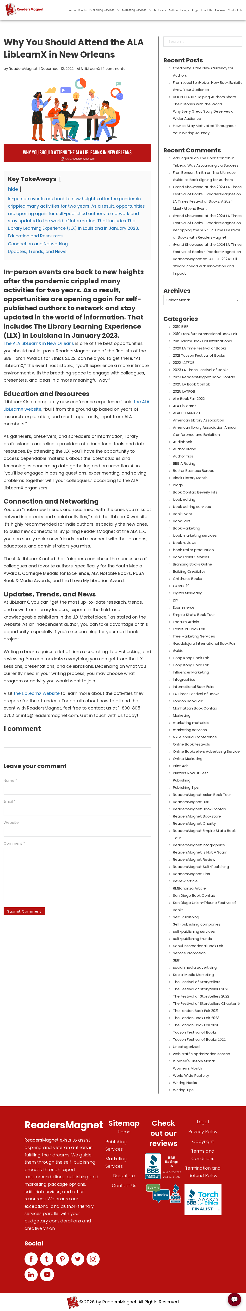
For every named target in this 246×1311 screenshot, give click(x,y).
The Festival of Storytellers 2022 (201, 996)
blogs (178, 484)
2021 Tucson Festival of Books (199, 355)
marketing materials (191, 722)
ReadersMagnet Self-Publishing (201, 866)
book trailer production (193, 549)
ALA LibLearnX (88, 68)
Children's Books (187, 578)
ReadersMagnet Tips (191, 873)
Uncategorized (186, 1046)
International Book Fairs (193, 686)
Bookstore (160, 10)
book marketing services (195, 535)
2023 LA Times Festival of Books (200, 369)
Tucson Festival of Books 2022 (199, 1039)
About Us (207, 10)
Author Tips (183, 456)
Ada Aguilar (183, 158)
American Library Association (198, 420)
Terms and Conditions (203, 1154)
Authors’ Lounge (179, 10)
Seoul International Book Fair (198, 945)
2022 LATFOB (184, 362)
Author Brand (184, 448)
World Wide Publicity (191, 1075)
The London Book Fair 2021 (195, 1010)
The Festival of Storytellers (196, 981)
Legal (203, 1122)
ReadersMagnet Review (194, 859)
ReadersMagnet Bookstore (197, 816)
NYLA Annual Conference (195, 737)
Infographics (184, 679)
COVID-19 (181, 585)
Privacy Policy (202, 1132)
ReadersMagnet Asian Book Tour (202, 794)
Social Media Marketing (193, 974)
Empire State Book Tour (194, 614)
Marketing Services (134, 10)
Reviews (220, 10)
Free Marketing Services (194, 636)
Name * (10, 780)
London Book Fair (188, 701)
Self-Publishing (186, 917)
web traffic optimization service (201, 1053)
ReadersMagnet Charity (194, 823)
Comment (14, 843)
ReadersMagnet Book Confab (199, 809)
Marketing (182, 715)
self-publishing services (194, 931)
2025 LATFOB (184, 391)
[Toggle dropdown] (118, 10)
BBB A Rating (184, 463)
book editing (184, 499)
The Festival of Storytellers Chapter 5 (206, 1003)
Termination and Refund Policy (203, 1172)
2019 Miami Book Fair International (202, 340)
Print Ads (181, 765)
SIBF (176, 960)
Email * (9, 801)
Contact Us (235, 10)
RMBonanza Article (189, 888)
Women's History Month (194, 1061)
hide (13, 189)
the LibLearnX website (37, 693)
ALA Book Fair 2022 (189, 398)
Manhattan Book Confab (195, 708)
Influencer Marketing (191, 672)
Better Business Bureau (193, 470)
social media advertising (195, 967)
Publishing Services (102, 10)
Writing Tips (183, 1089)
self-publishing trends (192, 938)
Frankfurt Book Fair (189, 628)
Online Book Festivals (191, 744)
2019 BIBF (180, 326)
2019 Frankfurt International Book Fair (205, 333)
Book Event (182, 513)
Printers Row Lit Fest (190, 773)
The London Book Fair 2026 (196, 1025)
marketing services (190, 729)
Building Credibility (189, 571)
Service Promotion (189, 953)
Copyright (203, 1141)
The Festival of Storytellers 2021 (200, 989)
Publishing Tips (186, 787)
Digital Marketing (188, 592)
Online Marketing (188, 758)
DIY (175, 600)
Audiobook (182, 441)
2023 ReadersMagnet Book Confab (204, 376)
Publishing (182, 780)
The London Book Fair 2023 (196, 1017)
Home (72, 10)
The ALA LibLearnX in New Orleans (39, 343)
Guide (178, 650)
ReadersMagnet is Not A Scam (200, 852)
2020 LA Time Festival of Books (200, 348)
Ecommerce (184, 607)
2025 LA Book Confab (191, 384)
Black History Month (190, 477)
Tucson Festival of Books (195, 1032)
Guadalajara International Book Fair (204, 643)
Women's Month (187, 1068)
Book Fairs (182, 520)
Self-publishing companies (197, 924)
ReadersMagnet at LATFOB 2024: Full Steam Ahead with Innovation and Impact (205, 266)
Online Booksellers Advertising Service (206, 751)
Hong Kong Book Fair (191, 657)
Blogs (194, 10)
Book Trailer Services (191, 556)
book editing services (192, 506)
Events (82, 10)
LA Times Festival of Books (196, 693)
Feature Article (186, 621)
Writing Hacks (185, 1082)
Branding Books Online (192, 564)
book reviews (184, 542)
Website (11, 822)
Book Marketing (186, 528)
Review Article (185, 881)
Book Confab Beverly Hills (195, 492)
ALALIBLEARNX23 (186, 412)
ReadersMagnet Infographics (199, 845)
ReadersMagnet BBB (191, 801)
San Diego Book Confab (194, 895)
